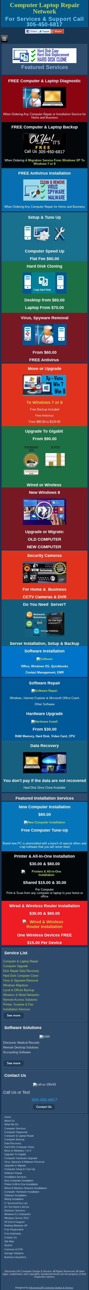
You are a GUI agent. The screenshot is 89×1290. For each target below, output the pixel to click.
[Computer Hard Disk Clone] (44, 293)
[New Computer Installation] (44, 822)
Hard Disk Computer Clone (20, 975)
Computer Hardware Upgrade (20, 1158)
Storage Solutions (14, 1253)
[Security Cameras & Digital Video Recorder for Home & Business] (44, 582)
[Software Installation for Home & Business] (44, 659)
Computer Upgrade (15, 966)
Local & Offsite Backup (18, 990)
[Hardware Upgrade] (44, 721)
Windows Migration (15, 985)
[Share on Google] (57, 32)
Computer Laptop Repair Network (44, 8)
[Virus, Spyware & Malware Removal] (44, 200)
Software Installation (15, 1195)
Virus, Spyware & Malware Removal (24, 1161)
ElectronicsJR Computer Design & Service (51, 1287)
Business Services (14, 1210)
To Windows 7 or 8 (44, 402)
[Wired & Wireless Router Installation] (44, 926)
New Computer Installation (18, 1180)
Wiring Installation (14, 1199)
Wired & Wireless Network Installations (25, 1188)
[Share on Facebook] (31, 32)
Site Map (9, 1241)
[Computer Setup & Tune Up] (44, 244)
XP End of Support (14, 1222)
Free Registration (14, 1229)
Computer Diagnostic (16, 1132)
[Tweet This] (44, 32)
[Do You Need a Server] (44, 636)
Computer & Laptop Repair (20, 961)
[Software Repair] (44, 690)
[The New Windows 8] (44, 525)
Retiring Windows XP (15, 1225)
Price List (22, 1203)
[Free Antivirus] (21, 200)
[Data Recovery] (44, 773)
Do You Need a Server (16, 1206)
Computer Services (15, 1128)
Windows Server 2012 (16, 1218)
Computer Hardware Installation (21, 1191)
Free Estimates (12, 1233)
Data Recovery (12, 1143)
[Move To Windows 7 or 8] (44, 395)
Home (7, 1117)
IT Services (10, 1203)
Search (8, 1245)
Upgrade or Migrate (15, 1165)
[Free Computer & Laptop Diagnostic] (44, 108)
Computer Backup (14, 1139)
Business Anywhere (15, 1257)
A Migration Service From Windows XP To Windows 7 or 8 (55, 162)
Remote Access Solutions (20, 999)
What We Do (11, 1124)
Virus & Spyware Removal (20, 980)
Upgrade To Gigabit (15, 1154)
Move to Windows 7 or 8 (17, 1150)
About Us (9, 1120)
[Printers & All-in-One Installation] (44, 875)
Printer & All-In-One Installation (21, 1184)
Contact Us (44, 1107)
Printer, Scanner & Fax (18, 1004)
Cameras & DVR (13, 1249)
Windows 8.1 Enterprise (17, 1214)
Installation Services (16, 1009)
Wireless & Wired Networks (21, 995)
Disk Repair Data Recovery (21, 971)
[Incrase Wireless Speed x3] (44, 476)
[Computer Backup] (44, 154)
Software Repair (13, 1173)
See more (13, 1015)
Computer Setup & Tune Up (19, 1169)
